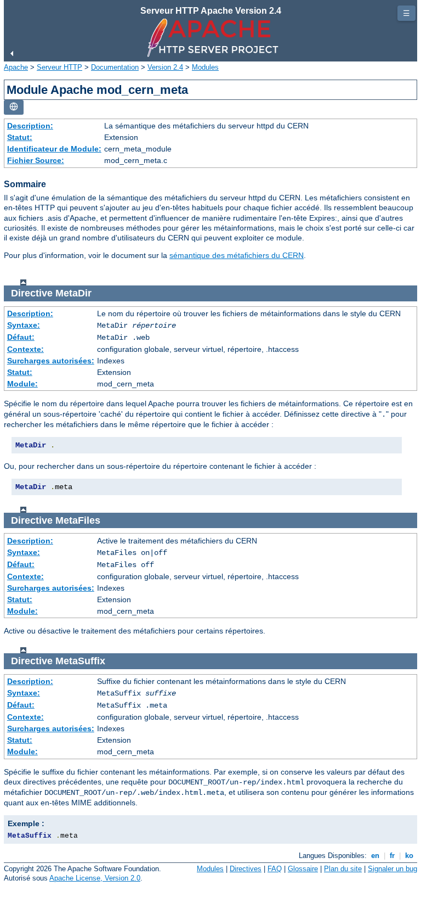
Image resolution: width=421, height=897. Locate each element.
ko (409, 855)
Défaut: (21, 337)
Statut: (19, 137)
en (375, 855)
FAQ (275, 869)
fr (392, 855)
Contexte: (25, 349)
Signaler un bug (392, 869)
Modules (205, 67)
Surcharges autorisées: (50, 360)
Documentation (115, 67)
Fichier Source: (35, 160)
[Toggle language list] (14, 107)
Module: (22, 383)
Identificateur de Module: (54, 148)
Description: (30, 125)
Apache (16, 67)
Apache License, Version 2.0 (94, 878)
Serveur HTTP (59, 67)
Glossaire (303, 869)
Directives (245, 869)
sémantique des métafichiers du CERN (236, 255)
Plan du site (343, 869)
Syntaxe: (23, 325)
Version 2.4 (165, 67)
